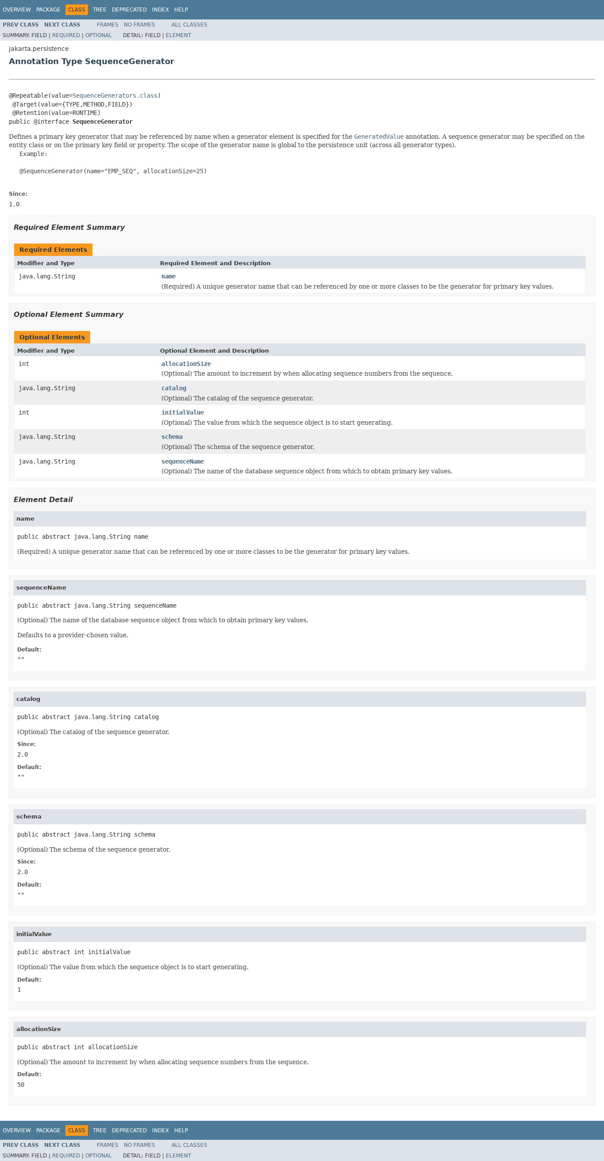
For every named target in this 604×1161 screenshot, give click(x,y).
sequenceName (182, 461)
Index (160, 10)
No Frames (139, 25)
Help (181, 10)
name (168, 276)
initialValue (182, 412)
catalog (173, 388)
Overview (17, 10)
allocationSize (186, 363)
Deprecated (129, 10)
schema (172, 436)
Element (178, 35)
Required (66, 35)
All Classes (189, 25)
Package (48, 10)
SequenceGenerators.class (115, 95)
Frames (108, 25)
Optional (98, 35)
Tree (100, 10)
